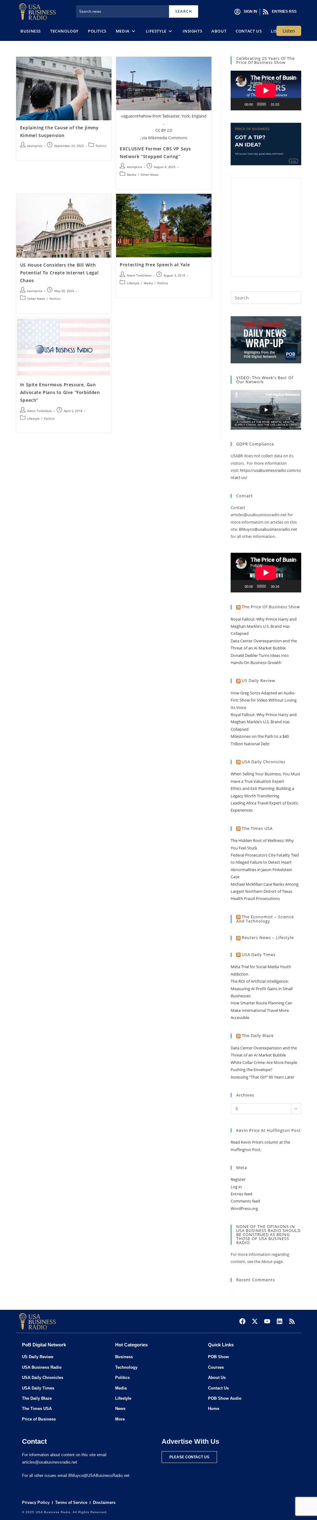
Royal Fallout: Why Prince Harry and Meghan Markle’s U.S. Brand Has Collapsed (264, 626)
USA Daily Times (259, 954)
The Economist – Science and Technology (265, 919)
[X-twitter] (255, 1321)
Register (238, 1179)
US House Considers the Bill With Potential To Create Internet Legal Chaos (59, 272)
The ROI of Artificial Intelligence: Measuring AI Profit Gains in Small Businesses (262, 988)
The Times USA (257, 828)
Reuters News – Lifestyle (268, 937)
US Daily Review (258, 680)
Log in (236, 1187)
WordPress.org (244, 1208)
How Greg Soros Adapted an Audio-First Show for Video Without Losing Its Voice (264, 700)
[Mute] (285, 104)
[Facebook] (242, 1321)
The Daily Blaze (258, 1035)
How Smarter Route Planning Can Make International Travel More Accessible (261, 1010)
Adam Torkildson (139, 275)
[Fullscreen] (294, 104)
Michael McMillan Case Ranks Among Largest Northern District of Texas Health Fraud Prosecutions (264, 891)
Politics (101, 146)
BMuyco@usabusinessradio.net (268, 529)
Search (183, 11)
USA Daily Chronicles (263, 761)
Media (131, 174)
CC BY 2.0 (163, 130)
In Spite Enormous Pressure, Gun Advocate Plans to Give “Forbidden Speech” (60, 392)
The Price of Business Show (271, 606)
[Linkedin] (279, 1321)
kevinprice (34, 146)
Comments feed (245, 1201)
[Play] (239, 104)
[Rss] (292, 1321)
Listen (289, 31)
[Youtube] (267, 1321)
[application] (266, 90)
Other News (149, 174)
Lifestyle (133, 283)
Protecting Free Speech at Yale (155, 265)
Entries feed (241, 1194)
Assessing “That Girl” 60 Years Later (262, 1077)
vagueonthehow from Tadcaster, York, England (163, 116)
